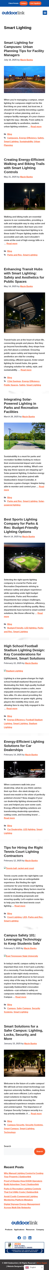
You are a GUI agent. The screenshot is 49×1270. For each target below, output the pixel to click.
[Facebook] (19, 1237)
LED (25, 917)
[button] (45, 13)
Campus (11, 1008)
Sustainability (26, 141)
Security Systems (34, 1125)
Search (7, 1146)
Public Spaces (11, 385)
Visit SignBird (35, 3)
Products (8, 1230)
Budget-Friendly (15, 628)
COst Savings (14, 381)
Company (40, 1230)
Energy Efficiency (27, 138)
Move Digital (42, 1263)
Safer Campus (24, 1008)
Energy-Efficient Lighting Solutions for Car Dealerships (24, 746)
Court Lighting (14, 917)
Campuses (12, 138)
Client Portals (13, 3)
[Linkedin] (30, 1237)
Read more (36, 126)
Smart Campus (11, 1129)
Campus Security (15, 1125)
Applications (19, 1230)
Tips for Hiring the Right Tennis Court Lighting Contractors (23, 852)
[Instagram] (24, 1237)
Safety (41, 138)
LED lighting (30, 628)
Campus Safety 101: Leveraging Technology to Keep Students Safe (22, 939)
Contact (24, 3)
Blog (9, 134)
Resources (30, 1230)
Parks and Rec (14, 255)
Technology (10, 1132)
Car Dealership (14, 829)
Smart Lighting (11, 141)
